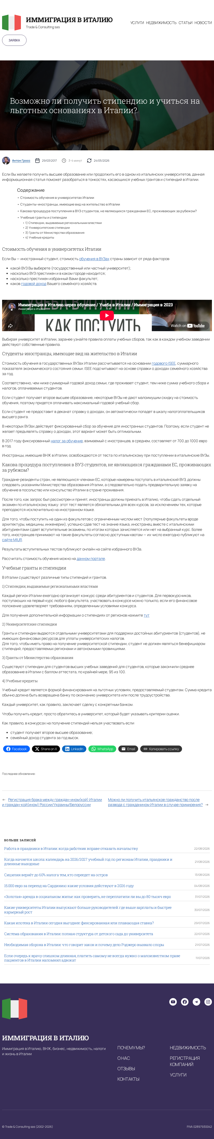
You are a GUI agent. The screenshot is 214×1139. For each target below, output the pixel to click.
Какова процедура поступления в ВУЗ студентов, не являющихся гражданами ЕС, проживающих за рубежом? (108, 211)
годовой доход (33, 283)
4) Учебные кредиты (39, 237)
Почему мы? (131, 1048)
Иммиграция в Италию (69, 19)
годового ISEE (164, 363)
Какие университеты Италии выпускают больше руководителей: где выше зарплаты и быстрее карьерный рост (88, 909)
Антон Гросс (21, 160)
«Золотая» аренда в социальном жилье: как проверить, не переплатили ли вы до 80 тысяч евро (87, 896)
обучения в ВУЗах (94, 258)
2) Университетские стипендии (47, 228)
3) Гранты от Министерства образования (54, 233)
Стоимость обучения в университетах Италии (57, 197)
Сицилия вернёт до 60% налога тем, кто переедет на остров (56, 875)
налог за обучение (67, 440)
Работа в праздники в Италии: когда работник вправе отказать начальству (71, 848)
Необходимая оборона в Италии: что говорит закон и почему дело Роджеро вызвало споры (84, 944)
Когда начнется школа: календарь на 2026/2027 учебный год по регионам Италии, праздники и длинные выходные (88, 861)
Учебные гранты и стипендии (43, 217)
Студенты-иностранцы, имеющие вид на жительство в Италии (70, 204)
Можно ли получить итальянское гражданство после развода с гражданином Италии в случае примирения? (155, 802)
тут (146, 615)
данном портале (91, 558)
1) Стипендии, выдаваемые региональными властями (63, 223)
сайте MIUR (12, 539)
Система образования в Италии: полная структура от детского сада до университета (78, 934)
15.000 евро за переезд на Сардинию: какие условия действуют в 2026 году (69, 886)
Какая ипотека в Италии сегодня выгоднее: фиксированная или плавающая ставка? (79, 923)
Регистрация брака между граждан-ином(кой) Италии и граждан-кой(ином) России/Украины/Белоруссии (52, 802)
